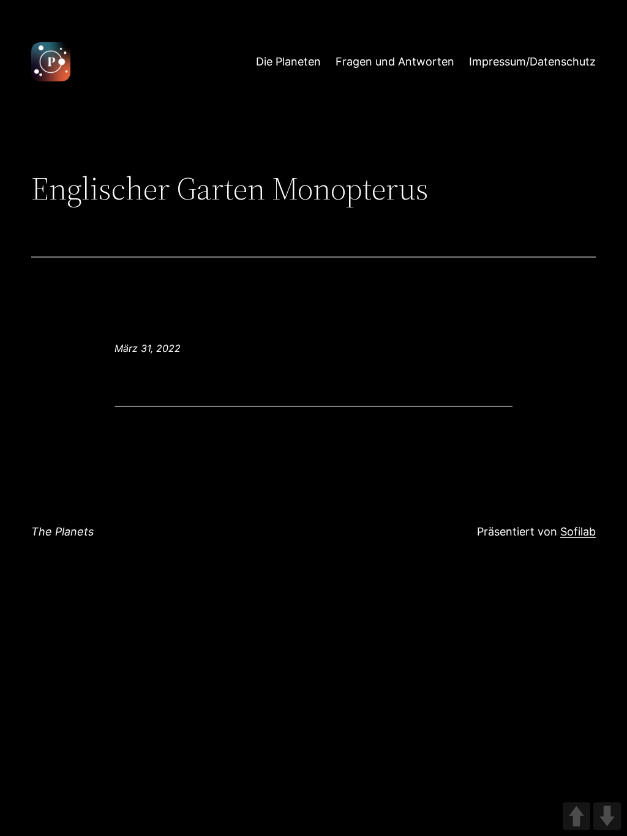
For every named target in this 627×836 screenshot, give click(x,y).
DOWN (607, 816)
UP (576, 816)
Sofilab (578, 531)
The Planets (62, 531)
